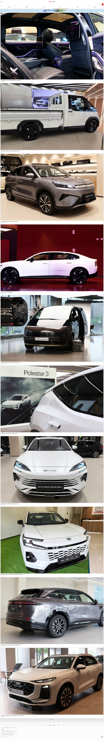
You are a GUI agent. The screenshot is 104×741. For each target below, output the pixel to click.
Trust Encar (50, 1)
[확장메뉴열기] (1, 1)
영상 (43, 7)
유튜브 (6, 737)
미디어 (53, 1)
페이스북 (9, 737)
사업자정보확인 (3, 727)
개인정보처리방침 (8, 727)
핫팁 (26, 7)
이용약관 (12, 727)
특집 (94, 7)
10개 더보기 (51, 719)
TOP (102, 736)
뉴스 (60, 7)
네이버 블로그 (2, 737)
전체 (9, 7)
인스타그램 (4, 737)
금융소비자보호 (16, 727)
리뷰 (77, 7)
